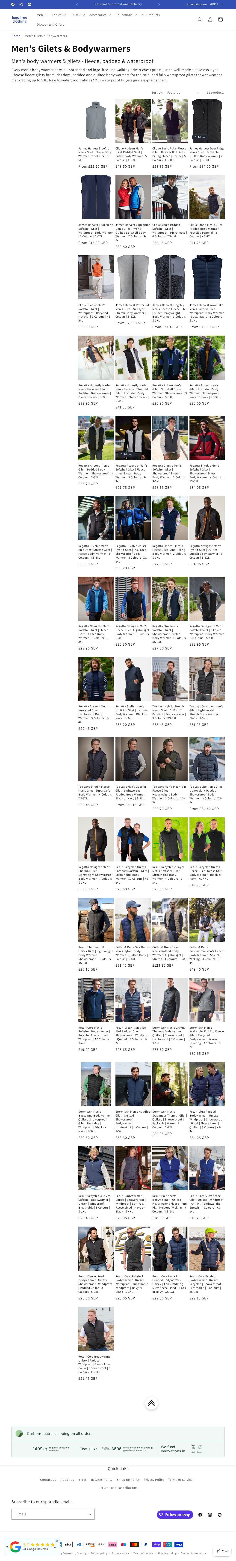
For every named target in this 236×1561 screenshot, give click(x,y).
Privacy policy (120, 1553)
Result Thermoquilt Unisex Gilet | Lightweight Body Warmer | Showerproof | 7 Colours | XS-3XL (95, 955)
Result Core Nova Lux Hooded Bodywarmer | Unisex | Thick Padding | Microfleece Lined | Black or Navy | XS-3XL (169, 1284)
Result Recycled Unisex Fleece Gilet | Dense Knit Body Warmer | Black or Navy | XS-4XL (205, 873)
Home (16, 36)
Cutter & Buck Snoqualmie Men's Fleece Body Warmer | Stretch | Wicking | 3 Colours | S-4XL (206, 955)
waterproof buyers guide (122, 80)
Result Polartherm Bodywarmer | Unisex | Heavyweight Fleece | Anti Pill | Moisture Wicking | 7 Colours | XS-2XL (169, 1203)
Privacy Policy (154, 1480)
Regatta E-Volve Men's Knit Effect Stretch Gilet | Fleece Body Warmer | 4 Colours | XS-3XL (95, 552)
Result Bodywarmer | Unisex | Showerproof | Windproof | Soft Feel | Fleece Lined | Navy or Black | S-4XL (130, 1203)
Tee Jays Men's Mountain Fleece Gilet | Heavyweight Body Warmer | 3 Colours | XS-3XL (169, 794)
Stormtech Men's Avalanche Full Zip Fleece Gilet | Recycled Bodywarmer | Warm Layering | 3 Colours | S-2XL (206, 1037)
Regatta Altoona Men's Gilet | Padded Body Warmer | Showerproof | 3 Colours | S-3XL (95, 471)
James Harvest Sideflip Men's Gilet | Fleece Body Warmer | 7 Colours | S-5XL (95, 154)
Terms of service (143, 1553)
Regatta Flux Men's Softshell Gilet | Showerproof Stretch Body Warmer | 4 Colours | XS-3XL (169, 634)
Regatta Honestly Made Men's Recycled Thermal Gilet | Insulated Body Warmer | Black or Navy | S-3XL (132, 393)
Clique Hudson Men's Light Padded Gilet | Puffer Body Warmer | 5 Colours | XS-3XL (131, 154)
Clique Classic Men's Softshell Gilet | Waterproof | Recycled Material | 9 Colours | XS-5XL (95, 313)
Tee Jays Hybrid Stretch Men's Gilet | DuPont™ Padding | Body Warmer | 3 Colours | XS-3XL (169, 712)
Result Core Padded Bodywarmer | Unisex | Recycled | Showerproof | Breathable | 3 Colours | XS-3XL (206, 1284)
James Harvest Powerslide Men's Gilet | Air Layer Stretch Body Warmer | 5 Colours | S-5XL (132, 311)
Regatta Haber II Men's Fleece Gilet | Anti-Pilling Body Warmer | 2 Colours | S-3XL (169, 552)
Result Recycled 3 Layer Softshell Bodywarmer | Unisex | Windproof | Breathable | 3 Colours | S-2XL (94, 1203)
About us (67, 1480)
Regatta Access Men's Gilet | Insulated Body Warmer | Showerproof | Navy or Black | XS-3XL (205, 391)
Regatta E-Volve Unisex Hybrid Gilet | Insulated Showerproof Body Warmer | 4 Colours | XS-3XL (131, 553)
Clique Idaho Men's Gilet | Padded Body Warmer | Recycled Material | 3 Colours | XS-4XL (206, 230)
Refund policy (99, 1553)
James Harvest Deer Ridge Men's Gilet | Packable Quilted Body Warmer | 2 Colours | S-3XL (206, 154)
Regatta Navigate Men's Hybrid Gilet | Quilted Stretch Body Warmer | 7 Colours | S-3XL (205, 552)
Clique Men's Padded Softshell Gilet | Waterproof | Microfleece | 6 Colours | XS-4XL (169, 230)
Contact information (193, 1553)
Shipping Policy (128, 1480)
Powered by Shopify (74, 1553)
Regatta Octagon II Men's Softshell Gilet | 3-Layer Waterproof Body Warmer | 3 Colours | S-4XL (206, 632)
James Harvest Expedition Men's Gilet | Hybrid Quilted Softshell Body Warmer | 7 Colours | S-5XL (132, 232)
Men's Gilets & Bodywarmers (46, 36)
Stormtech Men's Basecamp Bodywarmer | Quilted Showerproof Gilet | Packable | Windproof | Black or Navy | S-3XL (95, 1121)
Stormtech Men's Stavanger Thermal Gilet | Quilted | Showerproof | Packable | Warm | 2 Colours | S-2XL (169, 1119)
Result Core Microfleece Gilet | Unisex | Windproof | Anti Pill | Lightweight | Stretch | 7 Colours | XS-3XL (206, 1203)
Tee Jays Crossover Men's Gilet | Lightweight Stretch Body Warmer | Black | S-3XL (206, 712)
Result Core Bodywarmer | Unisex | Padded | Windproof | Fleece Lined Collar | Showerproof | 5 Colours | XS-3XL (95, 1364)
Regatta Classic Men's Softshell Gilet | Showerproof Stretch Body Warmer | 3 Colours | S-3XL (169, 473)
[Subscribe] (89, 1514)
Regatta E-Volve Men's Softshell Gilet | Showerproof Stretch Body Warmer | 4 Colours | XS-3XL (206, 473)
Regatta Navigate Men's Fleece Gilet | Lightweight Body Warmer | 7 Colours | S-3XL (132, 632)
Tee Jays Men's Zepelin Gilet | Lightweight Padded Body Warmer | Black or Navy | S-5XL (130, 792)
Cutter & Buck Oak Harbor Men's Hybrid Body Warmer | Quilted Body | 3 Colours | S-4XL (132, 953)
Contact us (48, 1480)
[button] (41, 15)
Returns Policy (101, 1480)
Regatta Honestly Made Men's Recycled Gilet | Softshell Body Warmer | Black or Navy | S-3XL (94, 391)
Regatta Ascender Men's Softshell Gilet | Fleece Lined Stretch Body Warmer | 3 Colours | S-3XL (131, 473)
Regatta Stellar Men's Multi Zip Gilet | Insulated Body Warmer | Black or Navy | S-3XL (132, 712)
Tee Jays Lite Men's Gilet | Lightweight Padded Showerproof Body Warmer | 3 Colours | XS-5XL (206, 794)
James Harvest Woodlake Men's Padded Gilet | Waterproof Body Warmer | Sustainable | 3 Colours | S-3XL (206, 313)
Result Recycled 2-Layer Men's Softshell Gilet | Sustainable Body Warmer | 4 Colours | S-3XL (168, 875)
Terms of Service (180, 1480)
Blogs (82, 1480)
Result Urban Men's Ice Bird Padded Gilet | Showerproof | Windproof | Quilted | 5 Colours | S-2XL (132, 1035)
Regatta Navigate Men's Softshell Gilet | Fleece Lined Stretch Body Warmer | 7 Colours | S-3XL (94, 634)
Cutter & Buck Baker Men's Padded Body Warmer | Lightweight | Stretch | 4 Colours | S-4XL (169, 953)
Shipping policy (167, 1553)
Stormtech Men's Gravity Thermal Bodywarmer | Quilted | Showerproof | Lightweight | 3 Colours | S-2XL (169, 1035)
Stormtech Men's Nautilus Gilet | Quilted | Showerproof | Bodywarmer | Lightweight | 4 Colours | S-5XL (132, 1121)
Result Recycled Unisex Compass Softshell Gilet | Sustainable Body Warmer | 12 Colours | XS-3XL (132, 875)
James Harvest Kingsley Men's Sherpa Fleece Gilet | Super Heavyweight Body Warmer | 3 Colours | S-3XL (169, 313)
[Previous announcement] (77, 4)
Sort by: (157, 92)
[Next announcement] (159, 4)
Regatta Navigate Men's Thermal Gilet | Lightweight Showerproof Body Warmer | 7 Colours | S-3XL (95, 875)
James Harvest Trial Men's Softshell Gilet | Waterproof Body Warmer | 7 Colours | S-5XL (95, 230)
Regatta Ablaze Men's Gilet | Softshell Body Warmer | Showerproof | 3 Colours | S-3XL (169, 391)
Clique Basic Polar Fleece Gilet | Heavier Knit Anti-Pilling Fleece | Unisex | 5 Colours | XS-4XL (169, 154)
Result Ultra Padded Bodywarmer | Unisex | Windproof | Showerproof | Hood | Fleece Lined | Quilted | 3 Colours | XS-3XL (206, 1121)
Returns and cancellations (118, 1488)
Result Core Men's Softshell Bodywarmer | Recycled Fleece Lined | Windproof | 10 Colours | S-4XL (94, 1035)
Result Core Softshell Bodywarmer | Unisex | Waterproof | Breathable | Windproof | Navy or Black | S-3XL (132, 1284)
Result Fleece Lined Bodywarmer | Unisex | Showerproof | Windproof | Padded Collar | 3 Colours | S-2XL (95, 1284)
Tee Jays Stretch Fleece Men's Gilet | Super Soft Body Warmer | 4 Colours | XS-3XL (95, 792)
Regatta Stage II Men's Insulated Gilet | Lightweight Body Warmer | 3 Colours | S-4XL (93, 714)
